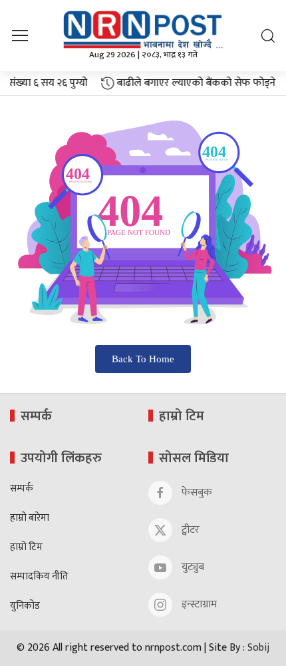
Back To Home (143, 359)
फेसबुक (195, 492)
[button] (20, 35)
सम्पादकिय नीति (39, 577)
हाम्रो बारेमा (29, 518)
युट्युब (191, 567)
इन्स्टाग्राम (198, 604)
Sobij (258, 648)
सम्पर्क (21, 489)
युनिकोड (25, 606)
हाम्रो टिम (26, 547)
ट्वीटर (189, 530)
